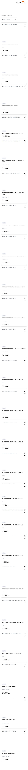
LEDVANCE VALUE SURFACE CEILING (11, 653)
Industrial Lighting (12, 24)
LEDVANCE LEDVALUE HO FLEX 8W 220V (12, 133)
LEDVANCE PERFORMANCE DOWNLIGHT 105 (13, 225)
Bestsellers (5, 86)
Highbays (4, 24)
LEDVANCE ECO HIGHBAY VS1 (10, 44)
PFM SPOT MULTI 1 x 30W (8, 687)
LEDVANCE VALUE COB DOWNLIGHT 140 (12, 499)
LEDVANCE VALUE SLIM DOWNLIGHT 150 (12, 589)
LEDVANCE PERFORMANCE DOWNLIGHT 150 (13, 256)
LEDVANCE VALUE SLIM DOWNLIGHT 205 (12, 622)
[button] (24, 24)
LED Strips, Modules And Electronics (11, 117)
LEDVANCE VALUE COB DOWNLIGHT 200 (12, 525)
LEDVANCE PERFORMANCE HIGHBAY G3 (12, 380)
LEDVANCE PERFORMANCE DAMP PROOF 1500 (13, 193)
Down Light (5, 205)
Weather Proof (15, 173)
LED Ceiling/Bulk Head (16, 633)
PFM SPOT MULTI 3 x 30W (8, 753)
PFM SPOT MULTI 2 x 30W (8, 720)
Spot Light (13, 664)
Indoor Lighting (12, 205)
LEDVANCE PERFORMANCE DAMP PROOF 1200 (13, 161)
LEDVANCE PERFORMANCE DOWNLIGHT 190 (13, 318)
